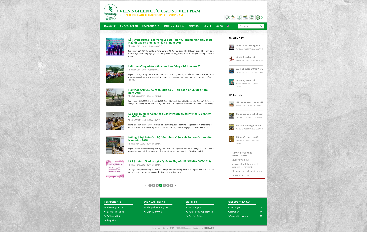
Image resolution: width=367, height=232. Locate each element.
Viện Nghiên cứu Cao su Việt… (251, 102)
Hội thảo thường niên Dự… (249, 125)
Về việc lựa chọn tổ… (246, 57)
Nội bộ (219, 26)
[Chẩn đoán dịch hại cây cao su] (245, 17)
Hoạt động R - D (150, 26)
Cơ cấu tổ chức (196, 216)
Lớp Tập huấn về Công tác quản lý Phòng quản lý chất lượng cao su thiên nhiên (169, 115)
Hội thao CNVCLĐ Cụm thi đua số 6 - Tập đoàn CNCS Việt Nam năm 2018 (168, 91)
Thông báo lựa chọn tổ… (248, 137)
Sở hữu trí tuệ (113, 216)
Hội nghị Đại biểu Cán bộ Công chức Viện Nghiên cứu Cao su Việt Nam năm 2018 (170, 139)
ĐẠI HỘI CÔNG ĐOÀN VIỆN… (250, 68)
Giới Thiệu (194, 26)
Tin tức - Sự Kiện (129, 26)
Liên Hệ (207, 26)
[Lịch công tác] (257, 17)
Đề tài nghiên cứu (115, 207)
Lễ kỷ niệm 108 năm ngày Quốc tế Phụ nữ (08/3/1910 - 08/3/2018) (169, 161)
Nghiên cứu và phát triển (201, 211)
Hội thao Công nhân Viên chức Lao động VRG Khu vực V (164, 66)
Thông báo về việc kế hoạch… (250, 114)
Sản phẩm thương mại (157, 207)
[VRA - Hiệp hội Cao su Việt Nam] (226, 17)
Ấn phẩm (111, 220)
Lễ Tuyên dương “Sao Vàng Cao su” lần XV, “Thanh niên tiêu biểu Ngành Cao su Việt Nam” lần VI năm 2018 (170, 41)
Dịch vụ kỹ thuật (154, 211)
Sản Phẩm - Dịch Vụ (174, 26)
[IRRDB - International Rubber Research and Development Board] (233, 17)
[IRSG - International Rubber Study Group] (239, 17)
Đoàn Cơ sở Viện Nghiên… (248, 45)
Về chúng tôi (195, 207)
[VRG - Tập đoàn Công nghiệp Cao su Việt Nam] (251, 17)
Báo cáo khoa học (115, 211)
